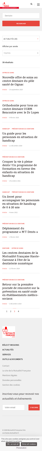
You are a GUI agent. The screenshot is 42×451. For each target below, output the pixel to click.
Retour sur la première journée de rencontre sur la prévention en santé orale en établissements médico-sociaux (20, 292)
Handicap (6, 129)
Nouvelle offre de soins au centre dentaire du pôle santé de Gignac (20, 81)
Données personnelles (11, 380)
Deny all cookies (29, 444)
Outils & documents (12, 359)
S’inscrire (34, 407)
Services (6, 354)
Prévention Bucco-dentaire (23, 129)
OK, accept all (13, 444)
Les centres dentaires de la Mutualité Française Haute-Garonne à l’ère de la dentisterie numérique (21, 259)
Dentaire (5, 248)
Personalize (21, 448)
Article (4, 89)
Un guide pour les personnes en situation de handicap (19, 137)
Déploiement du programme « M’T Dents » (20, 230)
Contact (5, 365)
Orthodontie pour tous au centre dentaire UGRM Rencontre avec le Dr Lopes (20, 109)
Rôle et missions (10, 345)
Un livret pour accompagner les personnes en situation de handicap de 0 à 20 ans (20, 202)
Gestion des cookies (11, 384)
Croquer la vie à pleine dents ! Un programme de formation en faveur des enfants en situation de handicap (19, 169)
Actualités (8, 349)
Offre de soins (8, 73)
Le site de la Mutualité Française (16, 370)
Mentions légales (9, 375)
